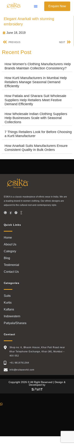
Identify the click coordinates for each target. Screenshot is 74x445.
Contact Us (11, 271)
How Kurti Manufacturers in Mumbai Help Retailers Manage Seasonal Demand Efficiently (36, 82)
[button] (36, 6)
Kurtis (8, 302)
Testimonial (11, 264)
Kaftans (9, 309)
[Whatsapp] (5, 212)
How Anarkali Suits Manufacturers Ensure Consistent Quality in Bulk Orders (36, 148)
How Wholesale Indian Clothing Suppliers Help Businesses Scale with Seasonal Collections (36, 118)
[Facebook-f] (10, 212)
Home (8, 237)
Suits (7, 295)
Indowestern (12, 316)
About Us (10, 244)
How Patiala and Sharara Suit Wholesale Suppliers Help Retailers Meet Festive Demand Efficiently (35, 100)
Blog (7, 258)
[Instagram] (15, 212)
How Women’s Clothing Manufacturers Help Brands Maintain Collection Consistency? (38, 66)
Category (10, 251)
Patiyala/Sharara (15, 323)
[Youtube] (21, 212)
